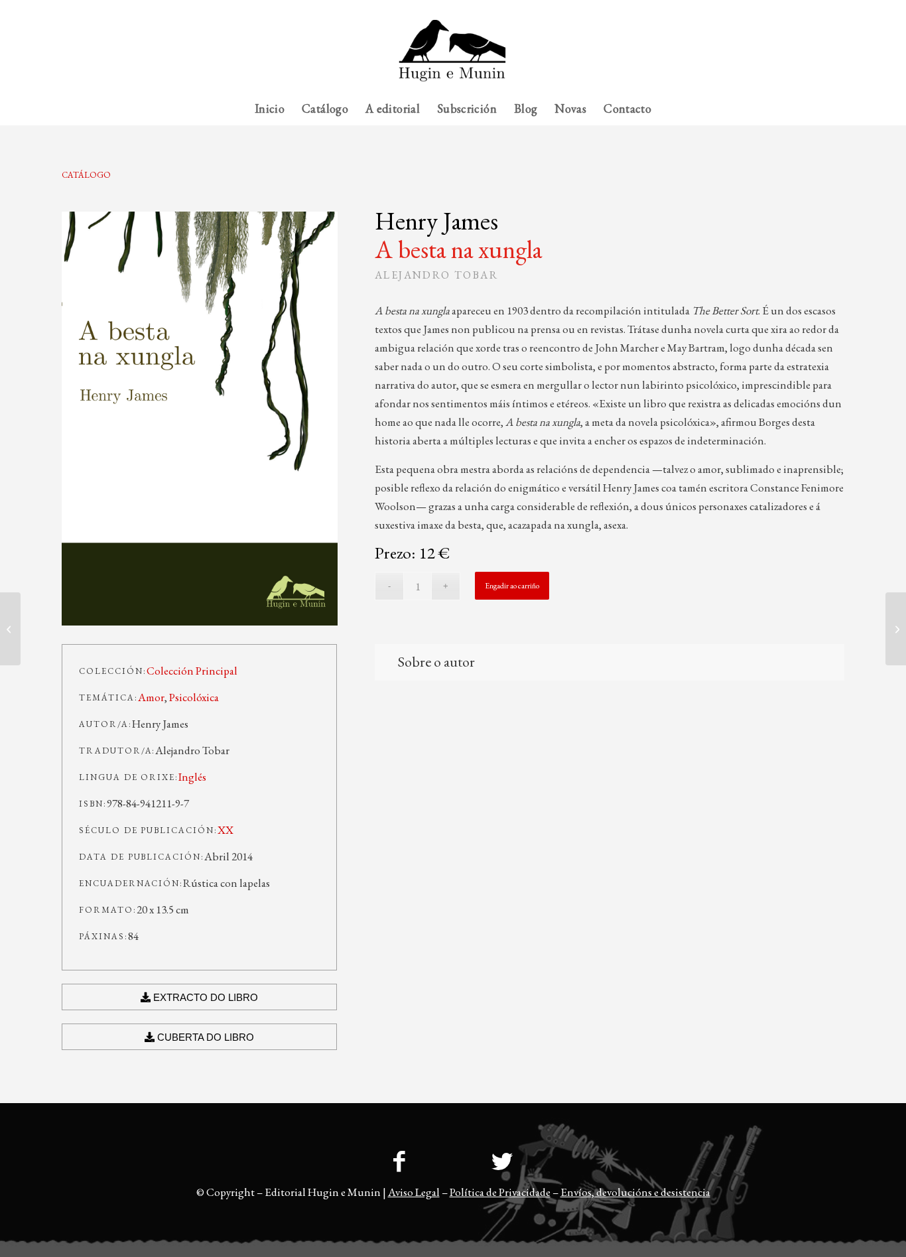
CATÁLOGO (86, 174)
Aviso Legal (414, 1192)
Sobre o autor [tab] (436, 661)
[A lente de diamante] (10, 628)
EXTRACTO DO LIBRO (204, 997)
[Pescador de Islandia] (895, 628)
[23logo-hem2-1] (453, 55)
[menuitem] (818, 10)
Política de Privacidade (500, 1192)
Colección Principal (192, 670)
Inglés (192, 776)
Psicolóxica (194, 697)
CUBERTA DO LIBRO (204, 1037)
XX (225, 830)
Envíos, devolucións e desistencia (635, 1192)
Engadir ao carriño (512, 585)
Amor (151, 697)
